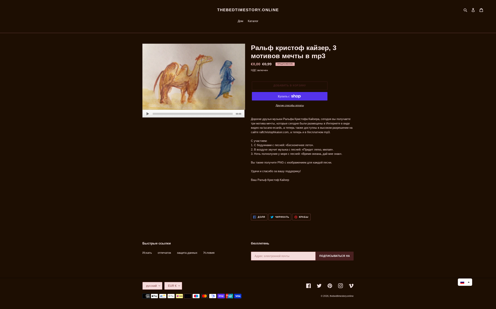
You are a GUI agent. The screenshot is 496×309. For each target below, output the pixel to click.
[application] (193, 113)
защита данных (187, 252)
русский (151, 285)
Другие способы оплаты (290, 105)
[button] (465, 282)
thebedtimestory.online (248, 10)
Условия (208, 252)
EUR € (172, 285)
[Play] (148, 114)
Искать (147, 252)
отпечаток (164, 252)
